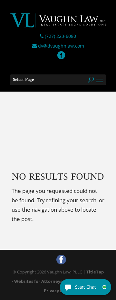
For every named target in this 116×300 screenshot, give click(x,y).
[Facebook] (61, 56)
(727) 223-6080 (60, 36)
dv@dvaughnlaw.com (60, 46)
